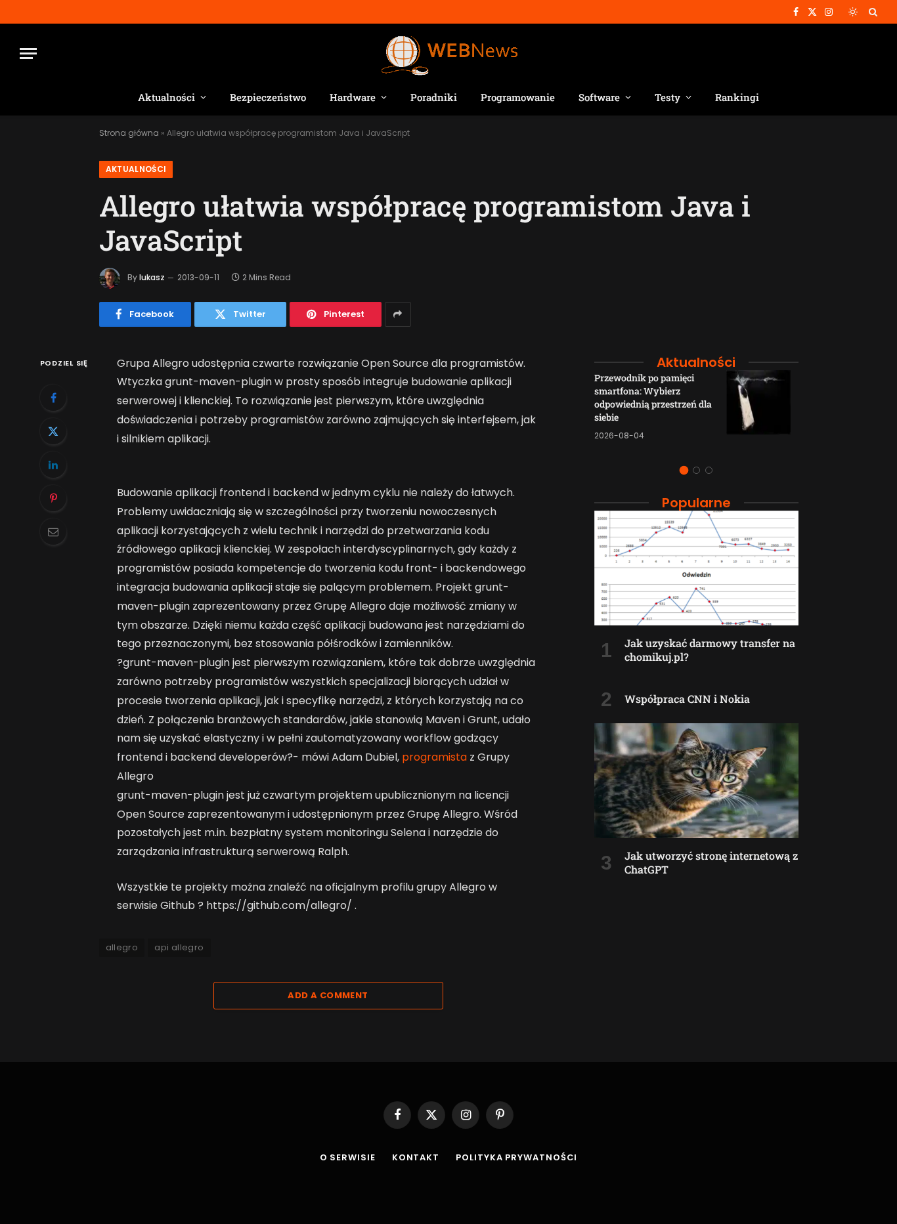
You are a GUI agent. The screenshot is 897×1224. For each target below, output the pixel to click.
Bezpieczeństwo (268, 97)
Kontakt (415, 1157)
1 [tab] (684, 470)
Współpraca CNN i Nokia (687, 699)
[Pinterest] (53, 498)
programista (434, 757)
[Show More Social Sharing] (398, 314)
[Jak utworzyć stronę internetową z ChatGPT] (696, 780)
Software (599, 97)
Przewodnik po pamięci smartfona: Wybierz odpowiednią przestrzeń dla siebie (653, 397)
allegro (122, 947)
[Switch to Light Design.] (853, 11)
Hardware (353, 97)
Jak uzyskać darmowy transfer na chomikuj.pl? (709, 650)
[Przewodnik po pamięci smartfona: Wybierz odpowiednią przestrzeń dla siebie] (762, 406)
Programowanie (518, 97)
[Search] (871, 12)
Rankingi (737, 97)
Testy (667, 97)
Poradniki (433, 97)
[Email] (53, 531)
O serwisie (348, 1157)
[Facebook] (53, 398)
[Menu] (28, 53)
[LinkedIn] (53, 465)
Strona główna (129, 132)
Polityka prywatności (516, 1157)
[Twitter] (53, 431)
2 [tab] (696, 470)
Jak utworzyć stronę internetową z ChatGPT (711, 863)
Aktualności (166, 97)
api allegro (179, 947)
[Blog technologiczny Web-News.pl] (448, 53)
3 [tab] (709, 470)
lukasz (152, 277)
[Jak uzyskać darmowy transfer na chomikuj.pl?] (696, 568)
